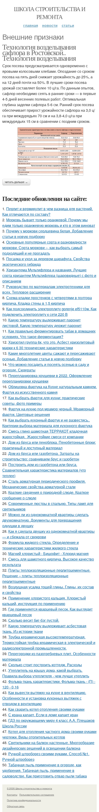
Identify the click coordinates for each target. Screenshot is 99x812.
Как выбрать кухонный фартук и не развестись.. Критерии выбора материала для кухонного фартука (47, 422)
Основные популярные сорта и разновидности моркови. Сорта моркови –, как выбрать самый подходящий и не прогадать (44, 247)
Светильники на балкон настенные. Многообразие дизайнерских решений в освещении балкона (48, 745)
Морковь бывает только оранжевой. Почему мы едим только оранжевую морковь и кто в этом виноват (48, 222)
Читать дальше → (16, 182)
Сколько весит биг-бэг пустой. (33, 620)
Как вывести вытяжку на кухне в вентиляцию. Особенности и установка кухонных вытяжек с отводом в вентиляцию (44, 698)
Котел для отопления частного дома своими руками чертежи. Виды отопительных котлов (49, 734)
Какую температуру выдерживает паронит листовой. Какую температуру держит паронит (42, 322)
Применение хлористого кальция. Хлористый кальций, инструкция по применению (44, 600)
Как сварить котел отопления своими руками (46, 709)
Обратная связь (15, 806)
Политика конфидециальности (24, 800)
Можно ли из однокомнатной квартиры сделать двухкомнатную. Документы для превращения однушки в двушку (45, 520)
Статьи (68, 25)
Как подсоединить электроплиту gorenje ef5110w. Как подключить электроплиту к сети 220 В (49, 311)
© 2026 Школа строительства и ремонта (29, 788)
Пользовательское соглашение (36, 794)
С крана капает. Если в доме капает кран (43, 714)
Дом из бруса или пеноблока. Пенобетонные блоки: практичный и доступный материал (49, 445)
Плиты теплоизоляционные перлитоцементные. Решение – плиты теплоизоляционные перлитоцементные (46, 576)
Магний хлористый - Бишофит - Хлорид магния (48, 553)
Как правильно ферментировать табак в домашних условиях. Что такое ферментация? (49, 333)
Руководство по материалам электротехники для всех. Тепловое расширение (46, 289)
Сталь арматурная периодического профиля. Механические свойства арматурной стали (44, 484)
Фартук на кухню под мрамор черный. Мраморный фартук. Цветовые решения (48, 411)
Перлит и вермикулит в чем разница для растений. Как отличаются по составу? (47, 211)
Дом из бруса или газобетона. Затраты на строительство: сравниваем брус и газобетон (40, 456)
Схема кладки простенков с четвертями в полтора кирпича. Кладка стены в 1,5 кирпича (47, 300)
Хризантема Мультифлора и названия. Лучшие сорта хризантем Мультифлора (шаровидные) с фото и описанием (49, 275)
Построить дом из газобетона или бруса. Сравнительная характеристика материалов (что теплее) (44, 470)
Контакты (12, 794)
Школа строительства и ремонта (49, 13)
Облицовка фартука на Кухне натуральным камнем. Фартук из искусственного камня (49, 389)
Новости (50, 25)
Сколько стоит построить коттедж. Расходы (45, 664)
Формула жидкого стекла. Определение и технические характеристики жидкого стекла (40, 545)
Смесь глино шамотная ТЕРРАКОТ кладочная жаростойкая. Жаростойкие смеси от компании (44, 433)
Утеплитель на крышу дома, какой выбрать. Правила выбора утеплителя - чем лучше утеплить (45, 673)
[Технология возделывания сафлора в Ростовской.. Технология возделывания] (49, 152)
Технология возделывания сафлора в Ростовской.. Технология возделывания (39, 52)
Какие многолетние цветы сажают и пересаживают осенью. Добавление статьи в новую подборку (48, 356)
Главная (30, 25)
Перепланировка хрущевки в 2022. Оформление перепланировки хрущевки (47, 378)
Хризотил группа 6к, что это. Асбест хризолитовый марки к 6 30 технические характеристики (48, 344)
